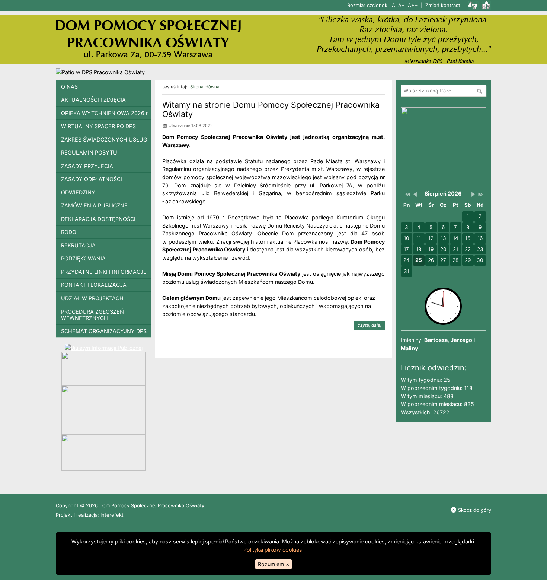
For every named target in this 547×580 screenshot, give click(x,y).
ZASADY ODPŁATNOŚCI (91, 179)
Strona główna (205, 86)
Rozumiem (273, 564)
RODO (68, 232)
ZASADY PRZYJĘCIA (87, 166)
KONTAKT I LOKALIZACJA (94, 285)
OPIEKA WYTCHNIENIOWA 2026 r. (105, 113)
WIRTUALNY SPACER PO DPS (98, 126)
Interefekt (112, 515)
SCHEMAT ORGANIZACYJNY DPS (104, 331)
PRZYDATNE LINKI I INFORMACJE (104, 272)
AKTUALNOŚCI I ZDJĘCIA (93, 99)
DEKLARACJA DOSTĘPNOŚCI (98, 219)
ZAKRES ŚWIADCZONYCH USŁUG (104, 139)
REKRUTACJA (78, 245)
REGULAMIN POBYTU (89, 152)
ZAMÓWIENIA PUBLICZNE (94, 205)
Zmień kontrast (442, 5)
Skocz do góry (474, 510)
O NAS (69, 86)
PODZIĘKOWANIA (83, 258)
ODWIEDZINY (78, 192)
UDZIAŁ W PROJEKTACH (92, 298)
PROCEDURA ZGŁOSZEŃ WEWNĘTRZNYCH (92, 314)
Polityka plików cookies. (273, 549)
